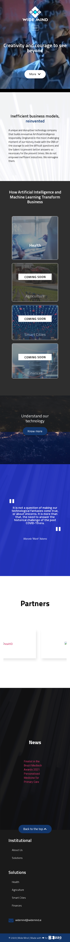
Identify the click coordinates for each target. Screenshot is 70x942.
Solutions (17, 858)
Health (35, 245)
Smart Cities (19, 898)
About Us (17, 850)
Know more (33, 255)
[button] (35, 74)
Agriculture (18, 890)
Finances (17, 905)
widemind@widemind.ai (28, 920)
